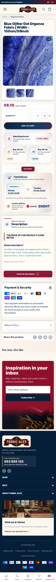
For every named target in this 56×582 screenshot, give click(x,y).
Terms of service (33, 551)
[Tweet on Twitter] (45, 337)
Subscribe (28, 397)
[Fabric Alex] (28, 9)
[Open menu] (5, 9)
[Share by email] (50, 337)
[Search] (43, 9)
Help (28, 485)
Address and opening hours (17, 531)
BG (53, 2)
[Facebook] (4, 471)
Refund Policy (11, 325)
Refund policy (8, 551)
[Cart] (49, 9)
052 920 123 (14, 461)
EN (48, 2)
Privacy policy (20, 551)
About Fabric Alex (28, 493)
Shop (28, 477)
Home (4, 17)
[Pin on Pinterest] (40, 337)
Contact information (28, 556)
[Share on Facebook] (35, 337)
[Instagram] (9, 471)
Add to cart (28, 126)
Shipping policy (46, 551)
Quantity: (10, 116)
